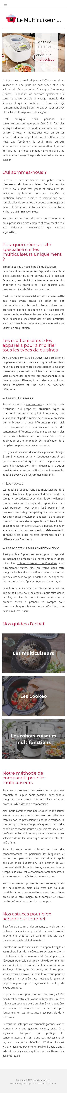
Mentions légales (18, 1083)
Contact (53, 1083)
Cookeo (23, 489)
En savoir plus (29, 211)
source (7, 94)
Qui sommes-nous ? (37, 1083)
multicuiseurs (34, 404)
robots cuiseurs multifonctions (37, 563)
